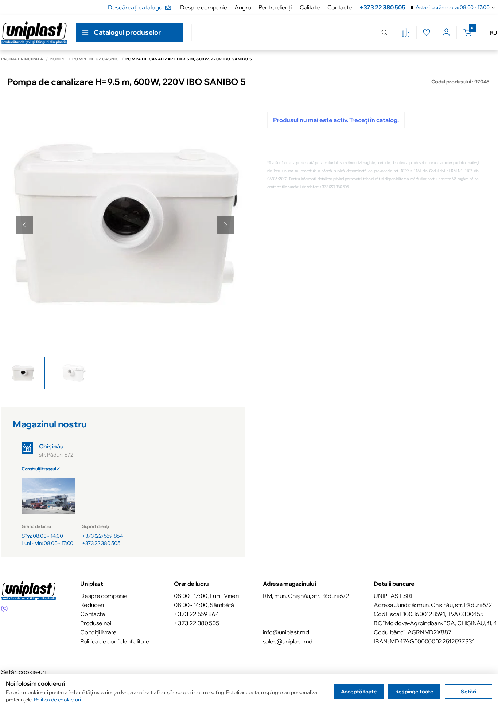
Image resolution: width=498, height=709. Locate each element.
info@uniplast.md (286, 632)
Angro (242, 7)
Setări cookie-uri (23, 671)
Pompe (57, 59)
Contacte (339, 7)
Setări (468, 691)
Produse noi (95, 623)
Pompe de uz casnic (95, 59)
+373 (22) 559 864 (102, 536)
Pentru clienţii (275, 7)
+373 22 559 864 (196, 614)
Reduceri (92, 604)
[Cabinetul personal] (446, 32)
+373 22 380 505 (382, 7)
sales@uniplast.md (287, 641)
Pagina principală (22, 59)
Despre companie (203, 7)
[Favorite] (426, 32)
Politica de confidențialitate (114, 641)
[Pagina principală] (34, 32)
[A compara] (405, 32)
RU (493, 33)
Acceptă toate (359, 691)
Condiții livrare (98, 632)
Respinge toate (414, 691)
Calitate (310, 7)
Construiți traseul (39, 468)
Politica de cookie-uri (57, 699)
